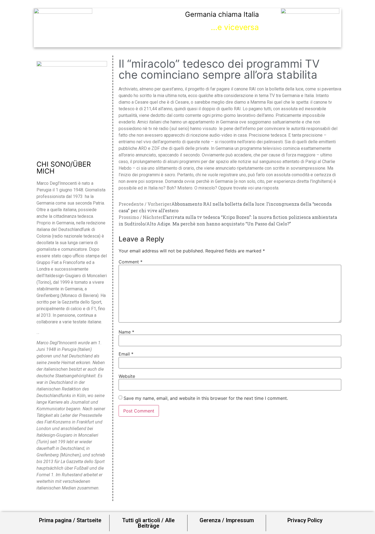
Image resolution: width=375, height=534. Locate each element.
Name (126, 332)
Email (126, 354)
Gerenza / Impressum (227, 520)
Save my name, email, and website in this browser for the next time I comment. (206, 398)
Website (127, 376)
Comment (130, 262)
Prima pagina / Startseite (70, 520)
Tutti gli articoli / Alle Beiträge (148, 523)
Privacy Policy (305, 520)
